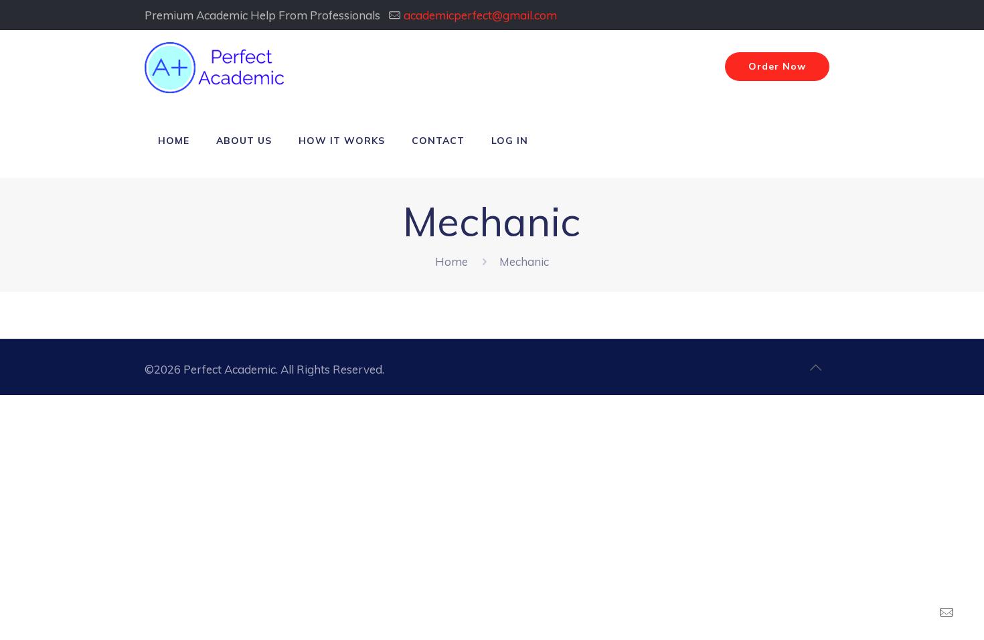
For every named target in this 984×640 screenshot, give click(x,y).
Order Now (777, 66)
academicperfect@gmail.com (480, 15)
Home (451, 261)
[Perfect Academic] (216, 67)
